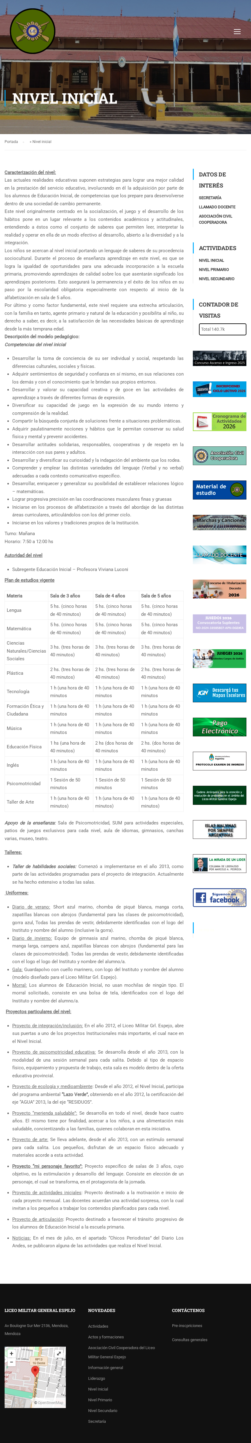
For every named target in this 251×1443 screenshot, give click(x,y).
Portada (11, 142)
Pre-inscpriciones (187, 1325)
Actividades (98, 1326)
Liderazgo (96, 1378)
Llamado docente (217, 207)
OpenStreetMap (50, 1403)
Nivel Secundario (216, 278)
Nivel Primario (214, 269)
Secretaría (210, 197)
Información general (105, 1367)
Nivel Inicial (211, 260)
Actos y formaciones (106, 1337)
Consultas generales (190, 1339)
